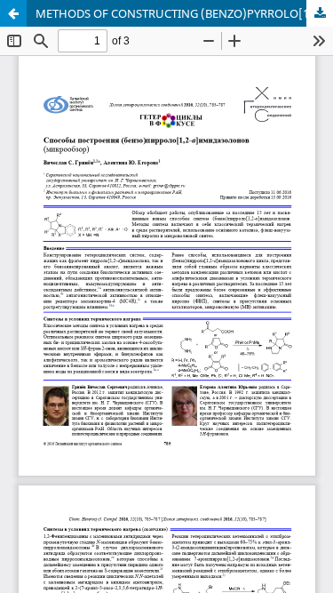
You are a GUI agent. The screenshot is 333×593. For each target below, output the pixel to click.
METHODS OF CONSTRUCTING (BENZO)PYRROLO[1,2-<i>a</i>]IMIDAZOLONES (184, 13)
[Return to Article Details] (13, 13)
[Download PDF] (319, 13)
